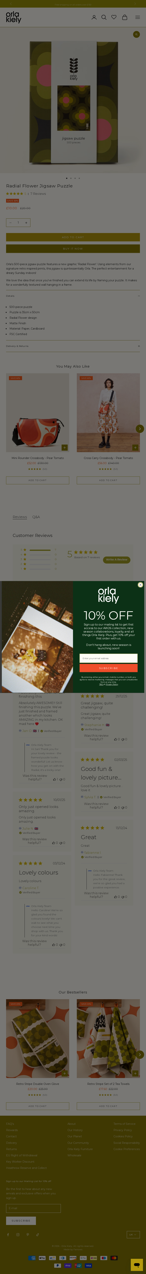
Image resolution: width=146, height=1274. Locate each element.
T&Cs (101, 684)
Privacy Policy (112, 684)
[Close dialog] (140, 585)
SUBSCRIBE (108, 668)
